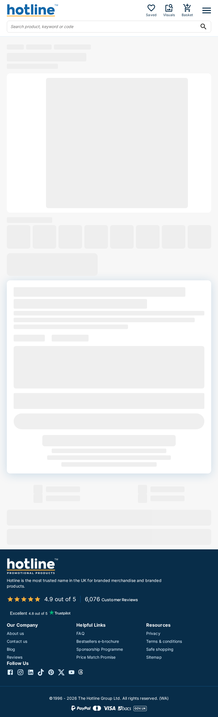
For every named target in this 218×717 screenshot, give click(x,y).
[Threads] (81, 673)
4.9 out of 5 (60, 599)
